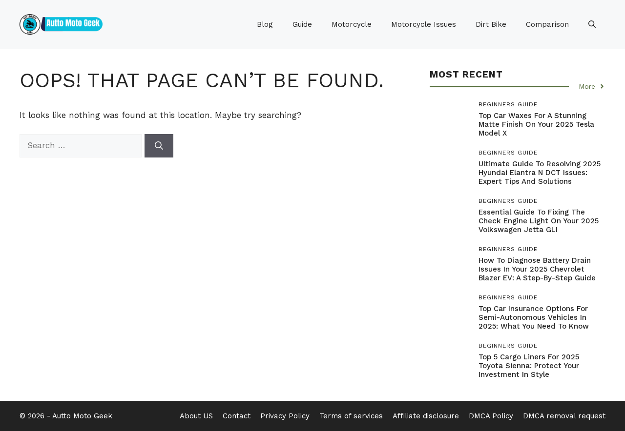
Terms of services (351, 415)
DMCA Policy (491, 415)
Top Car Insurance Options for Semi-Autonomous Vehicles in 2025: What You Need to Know (534, 317)
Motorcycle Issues (423, 24)
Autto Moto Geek (82, 415)
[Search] (159, 145)
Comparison (547, 24)
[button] (592, 24)
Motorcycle (352, 24)
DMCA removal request (564, 415)
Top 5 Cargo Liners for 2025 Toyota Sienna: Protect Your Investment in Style (529, 366)
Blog (265, 24)
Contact (236, 415)
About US (196, 415)
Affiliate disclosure (426, 415)
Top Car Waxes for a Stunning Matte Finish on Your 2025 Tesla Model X (536, 124)
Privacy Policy (285, 415)
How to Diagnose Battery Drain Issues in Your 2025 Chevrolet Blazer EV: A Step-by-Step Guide (537, 269)
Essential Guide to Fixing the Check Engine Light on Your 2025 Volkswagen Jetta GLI (539, 221)
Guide (302, 24)
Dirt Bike (491, 24)
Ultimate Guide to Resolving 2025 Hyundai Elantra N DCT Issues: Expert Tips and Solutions (540, 172)
